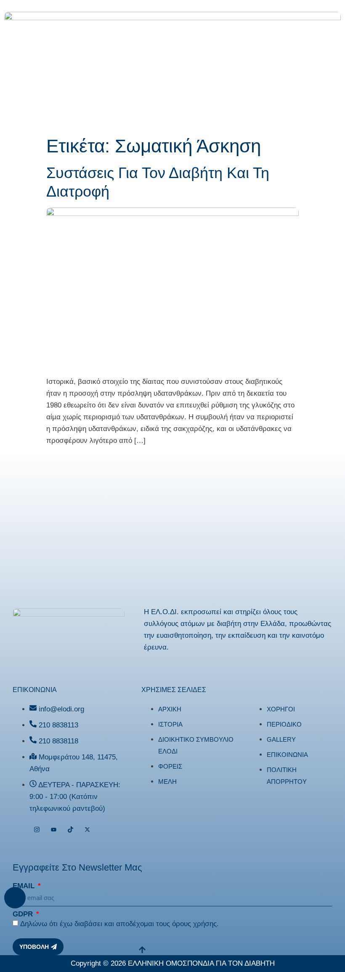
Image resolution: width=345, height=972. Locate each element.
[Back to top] (15, 897)
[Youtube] (53, 829)
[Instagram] (36, 829)
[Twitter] (87, 829)
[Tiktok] (70, 829)
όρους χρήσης (194, 924)
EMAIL (25, 885)
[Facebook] (20, 829)
